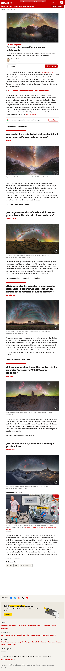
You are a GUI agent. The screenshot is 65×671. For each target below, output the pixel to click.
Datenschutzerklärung (33, 665)
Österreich (4, 6)
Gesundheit (35, 642)
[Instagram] (19, 598)
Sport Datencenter (7, 642)
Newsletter (4, 628)
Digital (19, 635)
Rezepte (27, 642)
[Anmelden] (57, 2)
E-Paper (24, 1)
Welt (15, 9)
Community (30, 6)
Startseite (3, 9)
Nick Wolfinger (17, 59)
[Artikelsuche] (53, 2)
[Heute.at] (5, 2)
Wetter (54, 625)
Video (54, 6)
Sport (11, 6)
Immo (30, 1)
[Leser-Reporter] (49, 2)
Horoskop (26, 635)
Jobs (35, 1)
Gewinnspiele (19, 642)
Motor (3, 645)
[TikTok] (23, 598)
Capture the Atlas (47, 72)
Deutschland (22, 625)
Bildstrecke (10, 565)
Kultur (13, 635)
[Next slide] (58, 510)
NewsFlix (42, 1)
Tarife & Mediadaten (15, 665)
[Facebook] (11, 598)
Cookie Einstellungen (7, 668)
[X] (15, 598)
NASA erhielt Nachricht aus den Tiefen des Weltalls (28, 91)
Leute (8, 635)
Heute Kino (45, 635)
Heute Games (35, 635)
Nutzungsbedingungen (48, 665)
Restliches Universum (26, 565)
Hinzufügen (53, 120)
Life (24, 6)
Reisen (16, 565)
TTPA (23, 665)
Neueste (59, 6)
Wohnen (43, 642)
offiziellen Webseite (32, 114)
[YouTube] (27, 598)
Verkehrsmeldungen (54, 642)
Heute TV (53, 635)
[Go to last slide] (7, 510)
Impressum (4, 665)
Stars (2, 635)
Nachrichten (9, 9)
